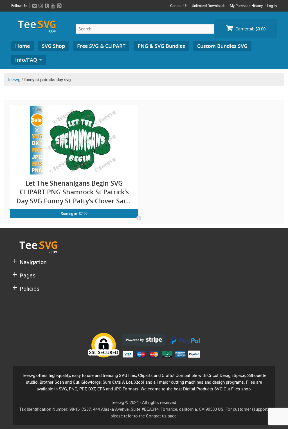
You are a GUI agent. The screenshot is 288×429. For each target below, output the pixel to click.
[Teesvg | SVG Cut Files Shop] (39, 30)
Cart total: (250, 29)
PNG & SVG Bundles (161, 46)
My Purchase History (246, 5)
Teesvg (13, 79)
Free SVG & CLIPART (101, 46)
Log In (272, 5)
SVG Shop (53, 46)
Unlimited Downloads (209, 5)
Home (22, 46)
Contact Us (179, 5)
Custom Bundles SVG (222, 46)
